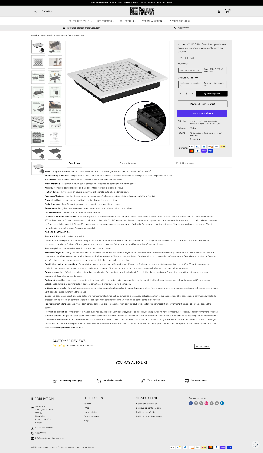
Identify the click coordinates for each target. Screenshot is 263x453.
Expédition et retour (185, 163)
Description (74, 163)
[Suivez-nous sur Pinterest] (212, 403)
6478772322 (40, 433)
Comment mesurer (128, 163)
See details (212, 121)
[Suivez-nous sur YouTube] (217, 403)
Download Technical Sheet (202, 104)
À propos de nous (180, 21)
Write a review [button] (202, 346)
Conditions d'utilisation (146, 403)
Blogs (86, 420)
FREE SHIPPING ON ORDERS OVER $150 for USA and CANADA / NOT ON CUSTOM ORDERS (131, 3)
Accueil (34, 35)
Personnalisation (151, 21)
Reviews (87, 403)
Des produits (104, 21)
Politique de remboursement (149, 416)
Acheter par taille (79, 21)
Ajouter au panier (212, 93)
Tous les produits (46, 35)
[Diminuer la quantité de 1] (180, 94)
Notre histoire (90, 412)
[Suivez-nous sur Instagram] (206, 403)
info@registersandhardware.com (50, 438)
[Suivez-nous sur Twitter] (196, 403)
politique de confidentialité (148, 408)
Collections (126, 21)
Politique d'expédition (146, 412)
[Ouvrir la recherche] (35, 11)
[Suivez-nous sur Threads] (201, 403)
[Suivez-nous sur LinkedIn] (222, 403)
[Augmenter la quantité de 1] (192, 94)
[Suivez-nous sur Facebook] (191, 403)
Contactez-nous (91, 416)
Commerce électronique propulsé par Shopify (76, 447)
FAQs (86, 408)
